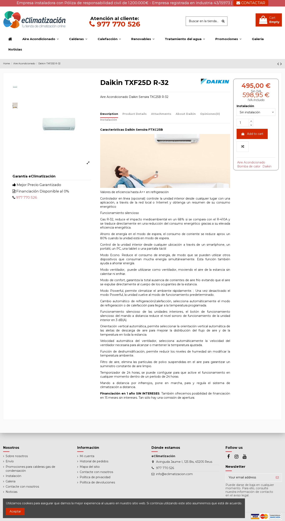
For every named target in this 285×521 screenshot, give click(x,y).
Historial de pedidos (94, 461)
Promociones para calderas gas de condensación (30, 469)
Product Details (134, 113)
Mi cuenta (87, 456)
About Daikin (186, 113)
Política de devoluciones (97, 482)
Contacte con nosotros (22, 486)
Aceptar (15, 511)
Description (109, 113)
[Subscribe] (277, 478)
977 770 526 (117, 24)
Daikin (266, 166)
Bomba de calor (248, 166)
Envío (10, 461)
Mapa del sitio (90, 467)
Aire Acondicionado (251, 162)
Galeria (10, 481)
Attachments (161, 113)
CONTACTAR (252, 3)
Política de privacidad (95, 477)
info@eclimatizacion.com (174, 474)
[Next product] (281, 63)
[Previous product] (278, 63)
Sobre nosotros (17, 456)
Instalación (108, 119)
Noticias (11, 492)
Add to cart (255, 134)
